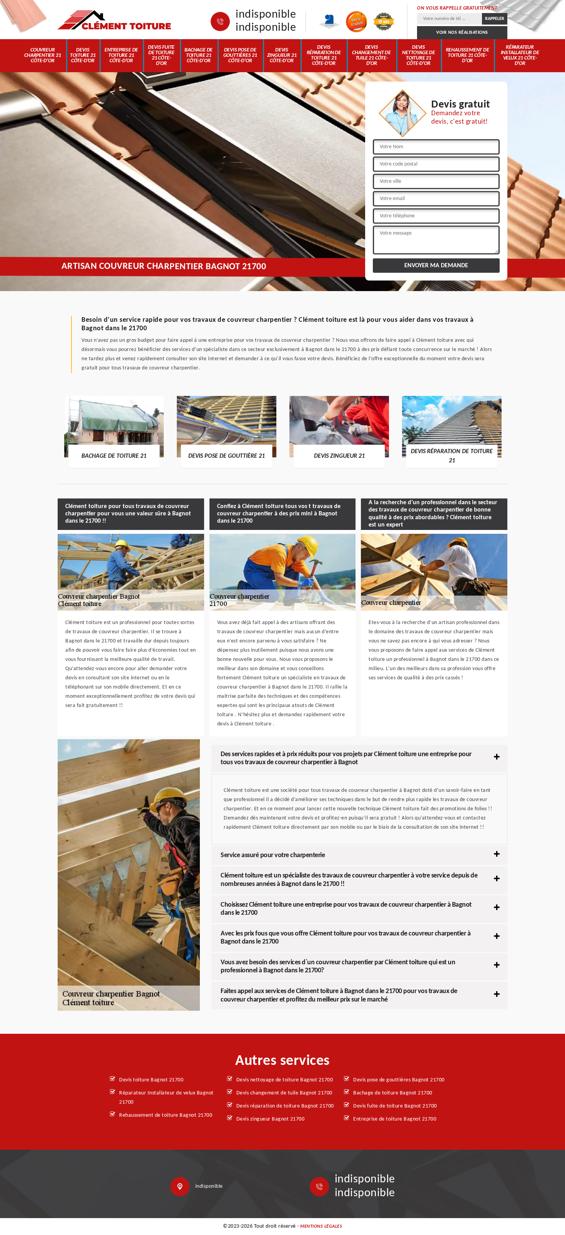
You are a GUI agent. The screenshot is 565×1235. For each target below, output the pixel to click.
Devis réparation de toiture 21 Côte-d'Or (324, 55)
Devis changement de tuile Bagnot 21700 (284, 1093)
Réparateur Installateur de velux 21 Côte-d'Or (520, 55)
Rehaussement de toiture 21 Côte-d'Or (467, 55)
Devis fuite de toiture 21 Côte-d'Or (161, 55)
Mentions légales (321, 1226)
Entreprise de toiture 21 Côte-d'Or (121, 55)
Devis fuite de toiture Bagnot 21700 (395, 1106)
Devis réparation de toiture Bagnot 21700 (285, 1106)
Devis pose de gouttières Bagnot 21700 (399, 1080)
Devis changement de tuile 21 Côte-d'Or (371, 55)
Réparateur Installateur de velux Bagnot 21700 (166, 1097)
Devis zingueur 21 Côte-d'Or (282, 55)
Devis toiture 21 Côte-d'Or (82, 55)
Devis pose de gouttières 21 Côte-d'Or (240, 55)
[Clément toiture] (115, 19)
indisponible (266, 15)
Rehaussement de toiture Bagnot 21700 (165, 1115)
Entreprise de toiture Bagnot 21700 (394, 1119)
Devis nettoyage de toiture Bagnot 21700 (284, 1080)
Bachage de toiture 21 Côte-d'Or (198, 55)
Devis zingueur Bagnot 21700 (270, 1119)
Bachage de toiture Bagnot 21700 (392, 1093)
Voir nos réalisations (462, 32)
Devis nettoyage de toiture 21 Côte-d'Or (418, 55)
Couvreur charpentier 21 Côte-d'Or (42, 55)
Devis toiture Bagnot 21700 (151, 1080)
